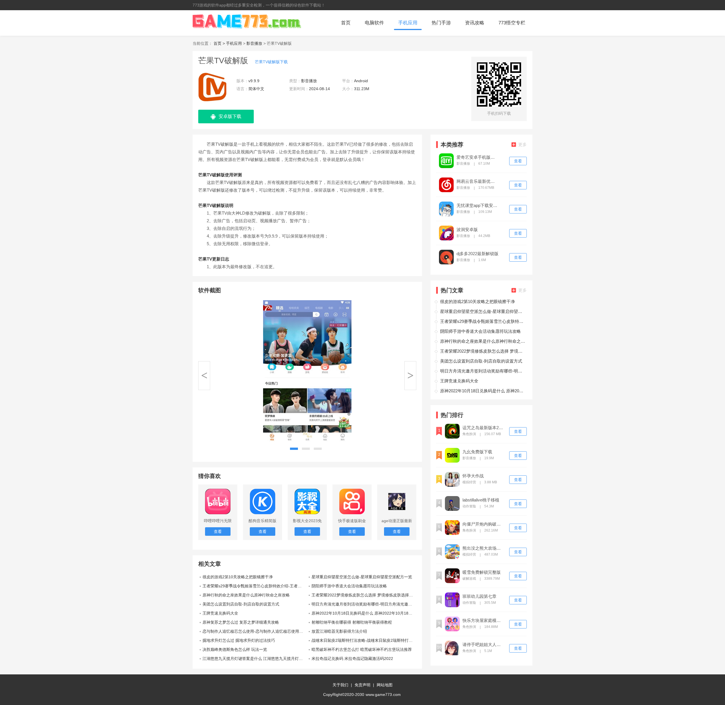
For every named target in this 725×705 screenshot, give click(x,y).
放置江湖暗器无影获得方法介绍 (339, 631)
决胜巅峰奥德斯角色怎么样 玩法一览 (234, 649)
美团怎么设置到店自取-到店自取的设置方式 (240, 604)
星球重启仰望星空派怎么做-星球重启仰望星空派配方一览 (362, 577)
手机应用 (407, 23)
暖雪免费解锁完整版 (481, 572)
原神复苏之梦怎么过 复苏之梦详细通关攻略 (240, 622)
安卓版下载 (230, 116)
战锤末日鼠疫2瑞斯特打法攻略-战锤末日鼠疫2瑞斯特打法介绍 (364, 640)
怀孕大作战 (473, 476)
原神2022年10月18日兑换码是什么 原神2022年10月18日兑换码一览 (364, 613)
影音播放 (254, 43)
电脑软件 (374, 23)
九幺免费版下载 (477, 452)
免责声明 (362, 685)
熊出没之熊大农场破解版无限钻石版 (483, 548)
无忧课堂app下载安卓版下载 (477, 205)
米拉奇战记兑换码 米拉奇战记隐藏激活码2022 (352, 658)
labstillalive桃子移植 (480, 500)
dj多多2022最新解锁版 (477, 253)
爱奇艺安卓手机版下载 (477, 157)
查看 (518, 161)
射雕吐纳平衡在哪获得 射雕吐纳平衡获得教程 (352, 622)
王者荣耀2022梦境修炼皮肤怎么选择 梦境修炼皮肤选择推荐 (364, 595)
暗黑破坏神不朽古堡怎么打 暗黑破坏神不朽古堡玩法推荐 (362, 649)
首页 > (220, 43)
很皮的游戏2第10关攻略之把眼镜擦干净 (237, 577)
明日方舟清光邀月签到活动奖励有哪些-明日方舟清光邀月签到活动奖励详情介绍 (364, 604)
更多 (522, 144)
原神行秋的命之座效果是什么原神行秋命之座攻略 (246, 595)
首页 (346, 23)
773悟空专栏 (511, 23)
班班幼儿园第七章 (479, 596)
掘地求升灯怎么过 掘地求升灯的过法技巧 (238, 640)
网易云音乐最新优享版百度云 (477, 181)
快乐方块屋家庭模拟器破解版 (483, 620)
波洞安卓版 (467, 229)
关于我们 (340, 685)
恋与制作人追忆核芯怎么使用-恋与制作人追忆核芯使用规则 (254, 631)
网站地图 (385, 685)
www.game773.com (383, 694)
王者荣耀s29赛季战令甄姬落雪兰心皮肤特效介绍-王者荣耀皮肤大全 (254, 586)
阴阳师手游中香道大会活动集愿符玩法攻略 (349, 586)
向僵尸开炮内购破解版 (483, 524)
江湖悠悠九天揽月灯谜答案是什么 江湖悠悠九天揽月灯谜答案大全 (254, 658)
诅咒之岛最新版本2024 (483, 427)
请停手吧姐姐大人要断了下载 (483, 644)
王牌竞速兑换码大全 (220, 613)
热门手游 (441, 23)
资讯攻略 (474, 23)
